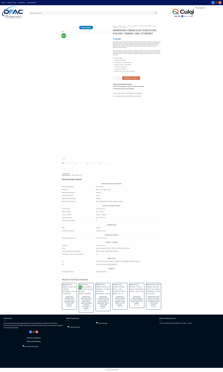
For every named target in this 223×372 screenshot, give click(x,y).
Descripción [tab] (66, 175)
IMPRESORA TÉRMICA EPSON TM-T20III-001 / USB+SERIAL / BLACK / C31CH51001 (69, 300)
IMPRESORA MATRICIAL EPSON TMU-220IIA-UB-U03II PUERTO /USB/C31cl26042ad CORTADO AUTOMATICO (86, 301)
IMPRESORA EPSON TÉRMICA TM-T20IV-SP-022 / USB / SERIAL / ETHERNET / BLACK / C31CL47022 (153, 300)
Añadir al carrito (131, 78)
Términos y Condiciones (34, 337)
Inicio (3, 2)
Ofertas (21, 2)
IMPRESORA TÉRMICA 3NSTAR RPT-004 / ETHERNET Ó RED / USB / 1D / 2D (137, 299)
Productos (11, 2)
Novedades (31, 2)
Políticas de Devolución (34, 341)
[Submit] (156, 13)
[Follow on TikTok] (216, 2)
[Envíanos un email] (220, 2)
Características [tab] (76, 175)
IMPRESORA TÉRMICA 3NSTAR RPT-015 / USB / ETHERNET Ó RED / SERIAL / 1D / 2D (119, 300)
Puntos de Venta (132, 26)
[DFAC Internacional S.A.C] (14, 13)
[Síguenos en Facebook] (213, 2)
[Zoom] (64, 158)
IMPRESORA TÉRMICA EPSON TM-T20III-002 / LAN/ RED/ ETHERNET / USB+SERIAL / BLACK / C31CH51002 (103, 301)
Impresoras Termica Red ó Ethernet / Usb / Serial (130, 93)
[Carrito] (209, 13)
